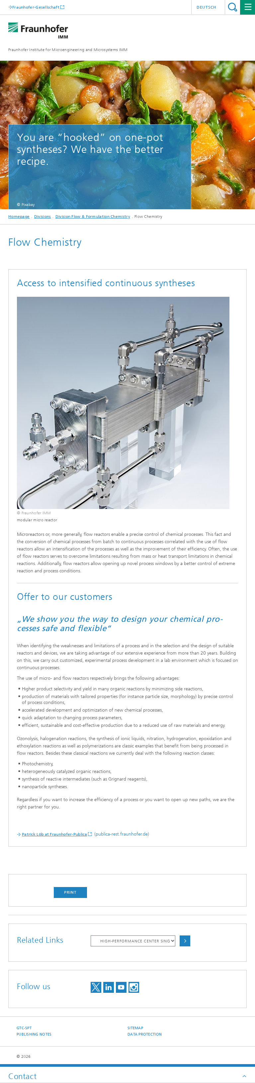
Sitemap (135, 1028)
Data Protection (145, 1034)
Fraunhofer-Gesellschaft (35, 7)
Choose (185, 940)
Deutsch (206, 7)
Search (232, 7)
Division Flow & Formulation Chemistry (92, 216)
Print (70, 892)
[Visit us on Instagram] (133, 987)
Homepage (19, 216)
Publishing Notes (34, 1034)
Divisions (42, 216)
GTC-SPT (24, 1028)
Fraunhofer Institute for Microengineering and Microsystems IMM (68, 49)
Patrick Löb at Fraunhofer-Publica (54, 834)
